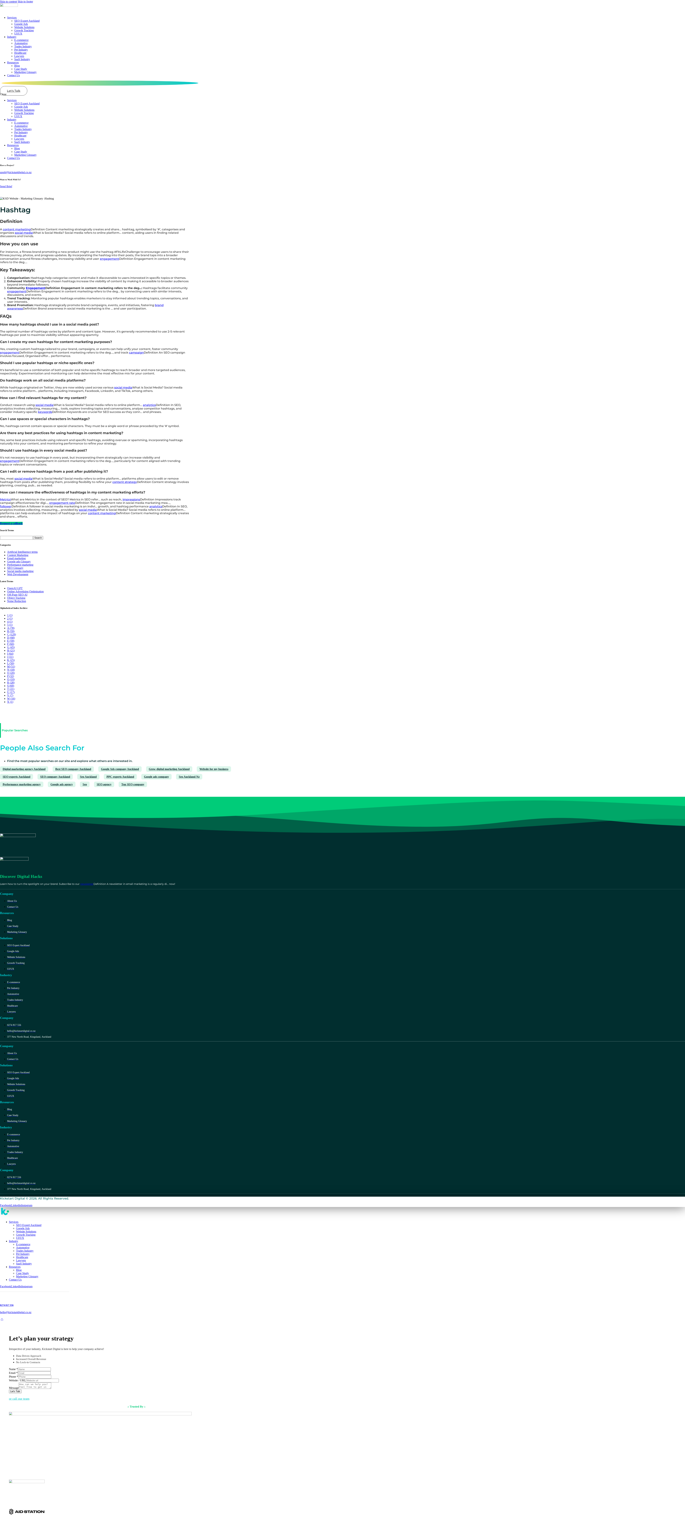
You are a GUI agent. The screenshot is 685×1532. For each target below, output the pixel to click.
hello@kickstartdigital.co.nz (15, 1312)
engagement (109, 258)
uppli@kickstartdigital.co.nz (16, 172)
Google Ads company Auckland (120, 769)
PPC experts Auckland (120, 776)
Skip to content (8, 1)
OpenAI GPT (15, 588)
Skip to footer (25, 1)
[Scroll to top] (2, 1319)
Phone (13, 1376)
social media (24, 232)
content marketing (17, 229)
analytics (149, 405)
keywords (45, 412)
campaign (136, 352)
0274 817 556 (7, 1305)
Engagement (35, 288)
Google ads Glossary (19, 561)
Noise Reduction (16, 601)
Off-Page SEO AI (17, 594)
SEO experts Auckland (16, 776)
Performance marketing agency (22, 784)
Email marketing (16, 558)
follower (6, 506)
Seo (85, 784)
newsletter (86, 884)
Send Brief (6, 186)
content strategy (124, 482)
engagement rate (62, 503)
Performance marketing (20, 564)
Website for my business (213, 769)
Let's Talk (15, 1391)
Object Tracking (16, 597)
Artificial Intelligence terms (22, 551)
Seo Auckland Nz (189, 776)
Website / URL (17, 1380)
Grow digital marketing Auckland (169, 769)
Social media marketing (20, 571)
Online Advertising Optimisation (25, 591)
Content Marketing (17, 555)
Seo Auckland (88, 776)
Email (13, 1372)
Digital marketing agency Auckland (24, 769)
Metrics (5, 499)
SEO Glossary (15, 567)
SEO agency (104, 784)
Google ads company (156, 776)
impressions (131, 499)
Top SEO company (132, 784)
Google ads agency (61, 784)
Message (14, 1387)
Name (13, 1369)
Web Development (17, 574)
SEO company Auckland (55, 776)
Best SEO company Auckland (73, 769)
